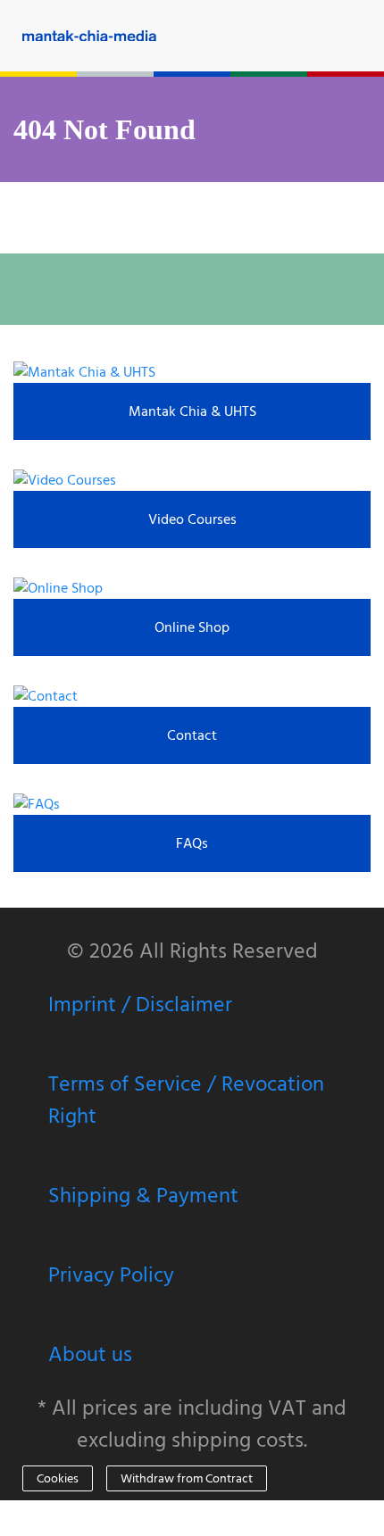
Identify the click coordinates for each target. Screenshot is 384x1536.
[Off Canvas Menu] (370, 35)
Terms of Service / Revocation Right (186, 1100)
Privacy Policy (111, 1274)
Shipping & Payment (143, 1195)
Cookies (58, 1478)
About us (90, 1354)
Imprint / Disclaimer (140, 1004)
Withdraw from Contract (187, 1478)
